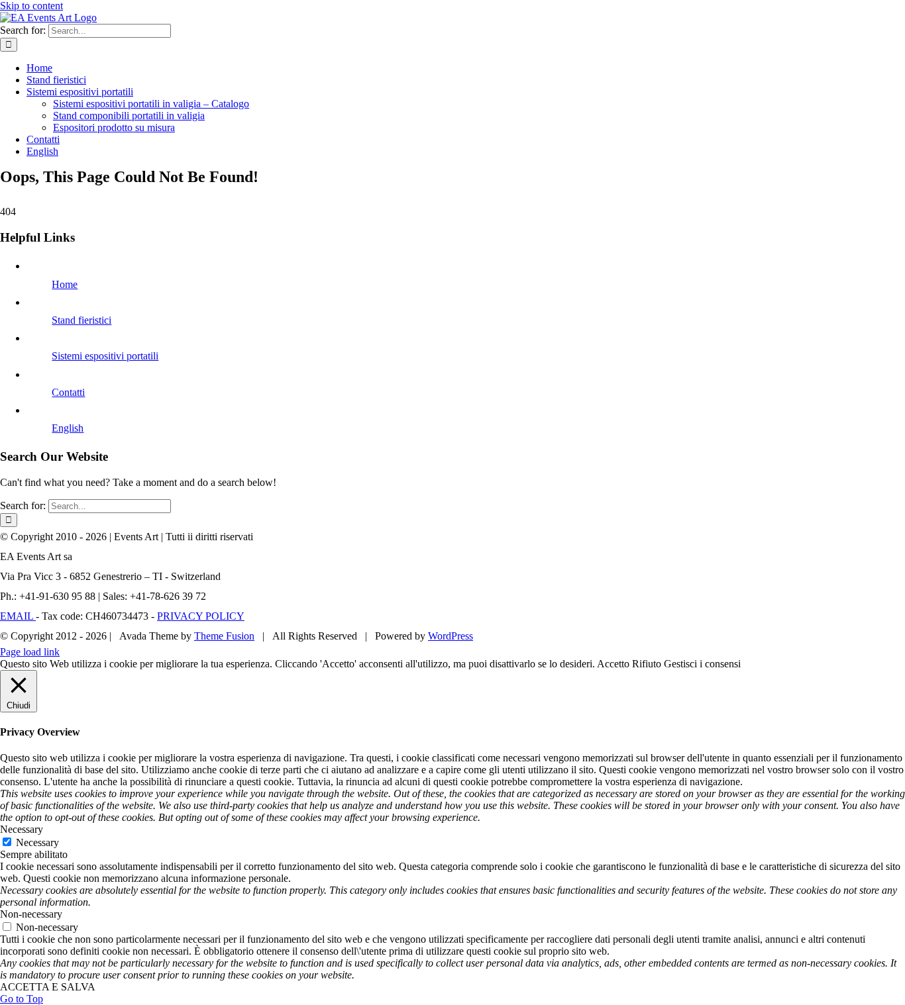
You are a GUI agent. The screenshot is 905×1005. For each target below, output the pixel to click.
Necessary (37, 842)
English (67, 428)
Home (65, 284)
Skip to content (31, 5)
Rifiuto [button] (646, 663)
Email (18, 616)
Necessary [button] (21, 829)
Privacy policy (200, 616)
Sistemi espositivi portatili (105, 355)
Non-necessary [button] (31, 914)
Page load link (30, 651)
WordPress (450, 636)
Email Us (877, 632)
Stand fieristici (81, 320)
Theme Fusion (224, 636)
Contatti (68, 392)
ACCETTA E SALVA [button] (47, 986)
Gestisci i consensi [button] (702, 663)
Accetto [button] (613, 663)
